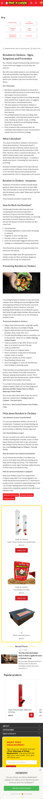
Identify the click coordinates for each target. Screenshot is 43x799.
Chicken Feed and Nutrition (12, 35)
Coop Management (29, 22)
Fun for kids (29, 35)
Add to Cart (21, 550)
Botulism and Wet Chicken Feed (14, 389)
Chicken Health (13, 22)
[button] (3, 699)
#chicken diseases (26, 495)
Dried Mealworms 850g (21, 590)
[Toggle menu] (2, 3)
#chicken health (9, 498)
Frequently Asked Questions (13, 29)
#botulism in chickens (11, 495)
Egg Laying (29, 29)
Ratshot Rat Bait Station (21, 635)
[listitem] (21, 699)
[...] (26, 668)
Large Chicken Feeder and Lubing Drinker (21, 542)
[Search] (31, 3)
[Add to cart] (31, 715)
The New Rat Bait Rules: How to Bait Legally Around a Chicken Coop (30, 655)
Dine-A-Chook (27, 328)
